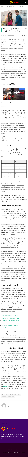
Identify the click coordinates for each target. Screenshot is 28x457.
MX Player (6, 386)
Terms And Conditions (16, 447)
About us (6, 447)
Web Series (24, 35)
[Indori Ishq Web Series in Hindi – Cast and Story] (14, 18)
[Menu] (2, 2)
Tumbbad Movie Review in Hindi (10, 323)
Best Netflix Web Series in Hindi (10, 318)
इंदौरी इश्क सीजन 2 (11, 396)
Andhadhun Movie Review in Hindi (10, 328)
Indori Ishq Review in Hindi (15, 394)
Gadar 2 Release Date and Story (10, 320)
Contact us (18, 449)
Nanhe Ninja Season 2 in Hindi (10, 315)
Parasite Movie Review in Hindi (10, 325)
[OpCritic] (14, 2)
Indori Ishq (4, 394)
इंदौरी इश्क (4, 396)
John (4, 35)
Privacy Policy (10, 449)
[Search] (26, 2)
